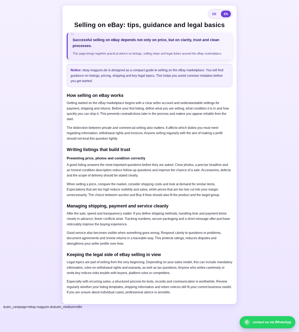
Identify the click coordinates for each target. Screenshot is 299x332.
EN (226, 14)
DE (214, 14)
